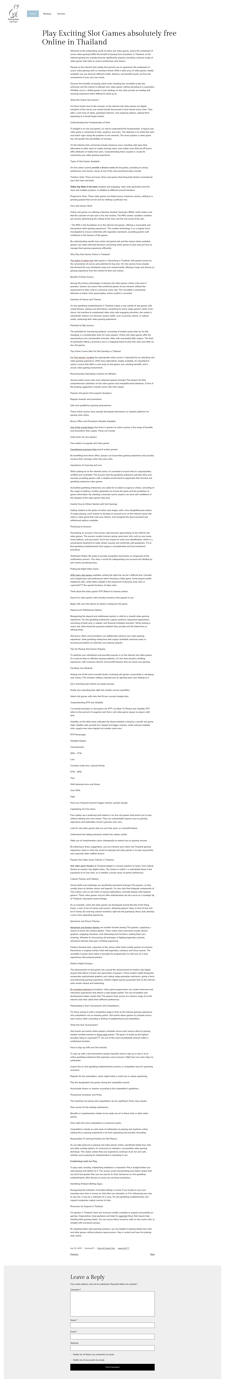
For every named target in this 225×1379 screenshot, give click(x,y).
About (33, 13)
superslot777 (123, 1248)
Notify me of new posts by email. (89, 1360)
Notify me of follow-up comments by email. (93, 1354)
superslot (122, 1216)
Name (73, 1320)
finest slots (102, 1034)
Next (152, 1254)
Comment (75, 1289)
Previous (74, 1254)
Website (74, 1343)
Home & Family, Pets (106, 1248)
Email (73, 1331)
